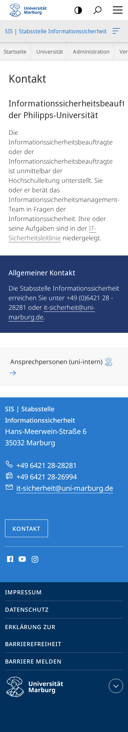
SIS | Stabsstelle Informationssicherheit (117, 31)
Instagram (35, 560)
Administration (91, 51)
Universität (49, 51)
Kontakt (26, 529)
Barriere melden (33, 661)
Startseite (15, 51)
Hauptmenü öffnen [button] (117, 10)
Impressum (23, 592)
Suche (97, 10)
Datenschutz (27, 609)
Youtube (21, 560)
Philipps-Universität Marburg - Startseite (30, 9)
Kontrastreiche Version (78, 10)
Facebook (9, 560)
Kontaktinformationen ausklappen (116, 686)
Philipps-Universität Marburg (47, 698)
